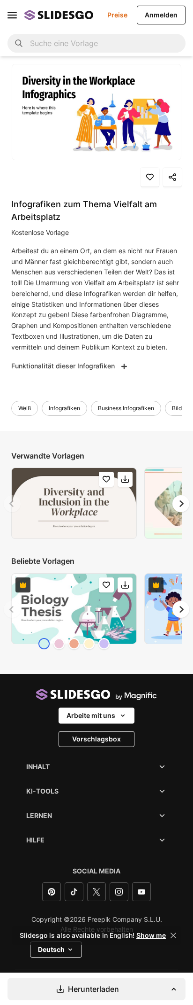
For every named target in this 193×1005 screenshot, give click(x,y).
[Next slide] (180, 503)
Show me (151, 935)
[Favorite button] (150, 177)
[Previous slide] (12, 503)
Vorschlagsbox (96, 739)
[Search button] (18, 43)
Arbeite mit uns (91, 715)
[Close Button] (173, 935)
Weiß (24, 408)
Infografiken (64, 408)
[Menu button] (12, 15)
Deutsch (51, 949)
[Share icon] (172, 177)
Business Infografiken (126, 408)
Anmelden (161, 15)
